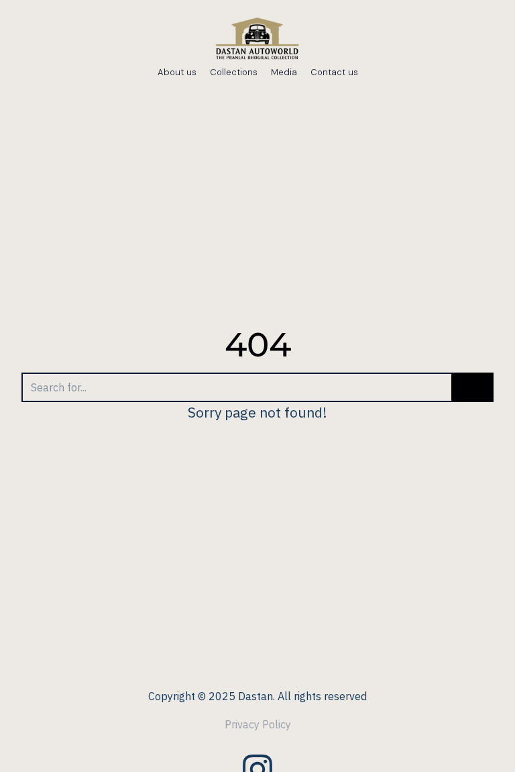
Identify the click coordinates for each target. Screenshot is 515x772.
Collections (234, 72)
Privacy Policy (258, 724)
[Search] (472, 387)
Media (284, 72)
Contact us (334, 72)
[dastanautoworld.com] (257, 40)
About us (177, 72)
